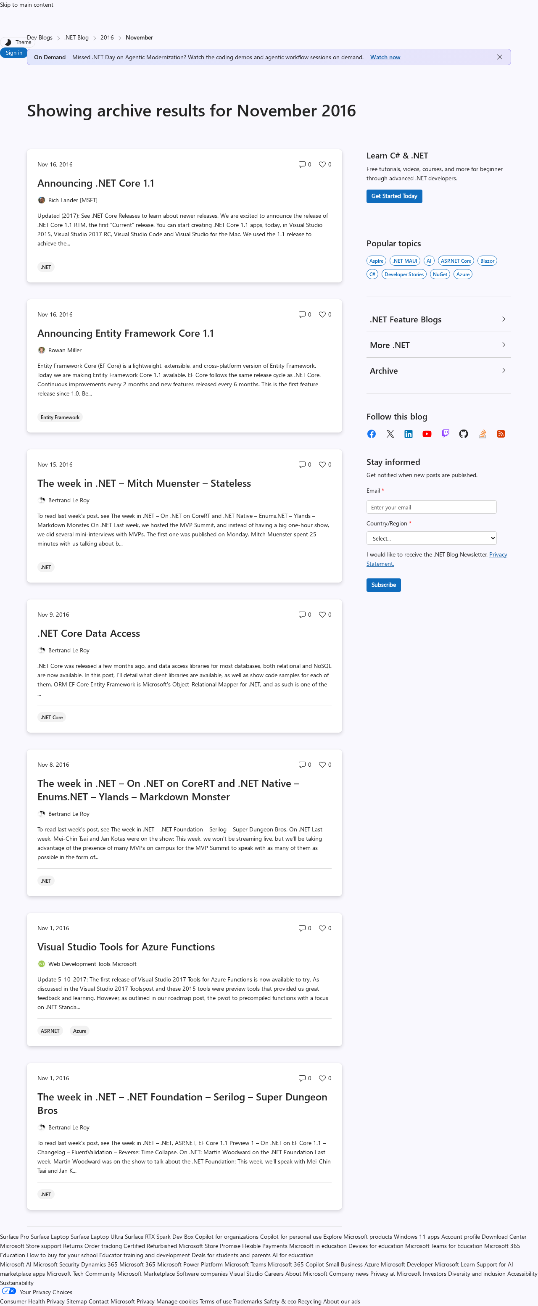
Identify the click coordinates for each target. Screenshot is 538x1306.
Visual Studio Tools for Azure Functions (126, 946)
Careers (274, 1273)
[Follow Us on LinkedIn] (409, 434)
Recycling (310, 1301)
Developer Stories (404, 274)
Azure (462, 274)
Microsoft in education (318, 1246)
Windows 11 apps (417, 1236)
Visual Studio (246, 1273)
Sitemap (76, 1301)
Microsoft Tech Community (81, 1273)
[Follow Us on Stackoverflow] (482, 434)
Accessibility (522, 1273)
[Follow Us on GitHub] (464, 434)
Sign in (14, 52)
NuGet (440, 274)
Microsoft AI (16, 1264)
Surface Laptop (50, 1236)
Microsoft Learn (455, 1264)
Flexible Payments (264, 1246)
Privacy (146, 1301)
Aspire (376, 260)
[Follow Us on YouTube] (427, 434)
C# (372, 274)
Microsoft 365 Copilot (296, 1264)
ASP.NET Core (456, 260)
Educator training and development (144, 1255)
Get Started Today (394, 196)
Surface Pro (14, 1236)
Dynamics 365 (99, 1264)
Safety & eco (280, 1301)
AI (429, 260)
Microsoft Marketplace (146, 1273)
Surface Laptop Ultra (97, 1236)
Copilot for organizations (226, 1236)
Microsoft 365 (137, 1264)
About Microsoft (306, 1273)
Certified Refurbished (150, 1246)
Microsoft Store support (30, 1246)
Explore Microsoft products (357, 1236)
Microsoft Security (56, 1264)
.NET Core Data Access (88, 632)
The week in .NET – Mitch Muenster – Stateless (144, 482)
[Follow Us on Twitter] (390, 434)
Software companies (202, 1273)
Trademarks (247, 1301)
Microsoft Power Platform (190, 1264)
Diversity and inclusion (477, 1273)
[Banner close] (500, 57)
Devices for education (376, 1246)
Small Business (344, 1264)
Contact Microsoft (112, 1301)
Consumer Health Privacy (32, 1301)
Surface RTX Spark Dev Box (159, 1236)
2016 (107, 37)
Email (375, 490)
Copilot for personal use (291, 1236)
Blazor (487, 260)
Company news (349, 1273)
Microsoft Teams (245, 1264)
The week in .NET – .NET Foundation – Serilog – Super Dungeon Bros (182, 1103)
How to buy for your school (62, 1255)
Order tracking (103, 1246)
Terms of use (216, 1301)
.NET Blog (76, 37)
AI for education (293, 1255)
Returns (73, 1246)
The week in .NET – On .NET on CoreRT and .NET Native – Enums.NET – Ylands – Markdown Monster (168, 789)
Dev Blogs (40, 37)
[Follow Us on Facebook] (372, 434)
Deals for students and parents (231, 1255)
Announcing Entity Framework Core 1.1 (125, 332)
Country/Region (389, 523)
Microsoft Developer (407, 1264)
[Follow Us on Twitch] (445, 434)
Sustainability (17, 1283)
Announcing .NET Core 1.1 (95, 182)
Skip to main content (26, 4)
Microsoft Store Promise (209, 1246)
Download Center (504, 1236)
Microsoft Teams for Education (444, 1246)
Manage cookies (177, 1301)
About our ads (341, 1301)
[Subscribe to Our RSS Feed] (501, 434)
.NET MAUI (405, 260)
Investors (434, 1273)
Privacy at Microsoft (395, 1273)
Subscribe (384, 584)
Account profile (460, 1236)
